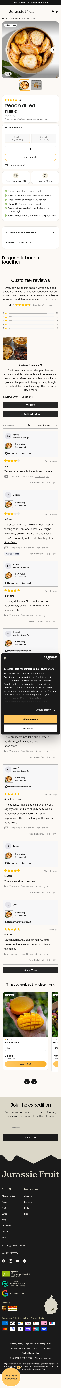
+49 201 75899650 (10, 1253)
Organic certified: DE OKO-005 (20, 1275)
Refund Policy (33, 1348)
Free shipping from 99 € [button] (15, 181)
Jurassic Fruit (19, 1358)
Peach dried (20, 447)
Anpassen (28, 728)
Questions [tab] (27, 397)
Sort (30, 425)
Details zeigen (43, 709)
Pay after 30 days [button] (45, 181)
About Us (28, 1196)
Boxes (4, 1202)
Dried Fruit (15, 18)
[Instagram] (11, 1261)
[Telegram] (24, 1261)
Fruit (4, 1208)
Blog (26, 1214)
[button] (13, 100)
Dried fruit (6, 1226)
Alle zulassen (30, 719)
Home (4, 18)
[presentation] (27, 1081)
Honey (5, 1231)
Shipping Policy (44, 1343)
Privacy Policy (16, 1343)
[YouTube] (17, 1261)
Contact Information (30, 1353)
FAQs (26, 1208)
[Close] (19, 1367)
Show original (42, 476)
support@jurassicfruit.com (13, 1245)
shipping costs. (40, 119)
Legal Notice (30, 1343)
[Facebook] (4, 1261)
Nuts (4, 1220)
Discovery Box (8, 1196)
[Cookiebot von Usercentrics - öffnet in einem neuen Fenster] (43, 658)
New (4, 1237)
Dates (4, 1214)
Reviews (28, 1202)
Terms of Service (17, 1348)
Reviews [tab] (10, 397)
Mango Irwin (12, 1042)
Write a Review (36, 415)
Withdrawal (46, 1348)
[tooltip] (41, 365)
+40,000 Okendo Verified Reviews (17, 1284)
